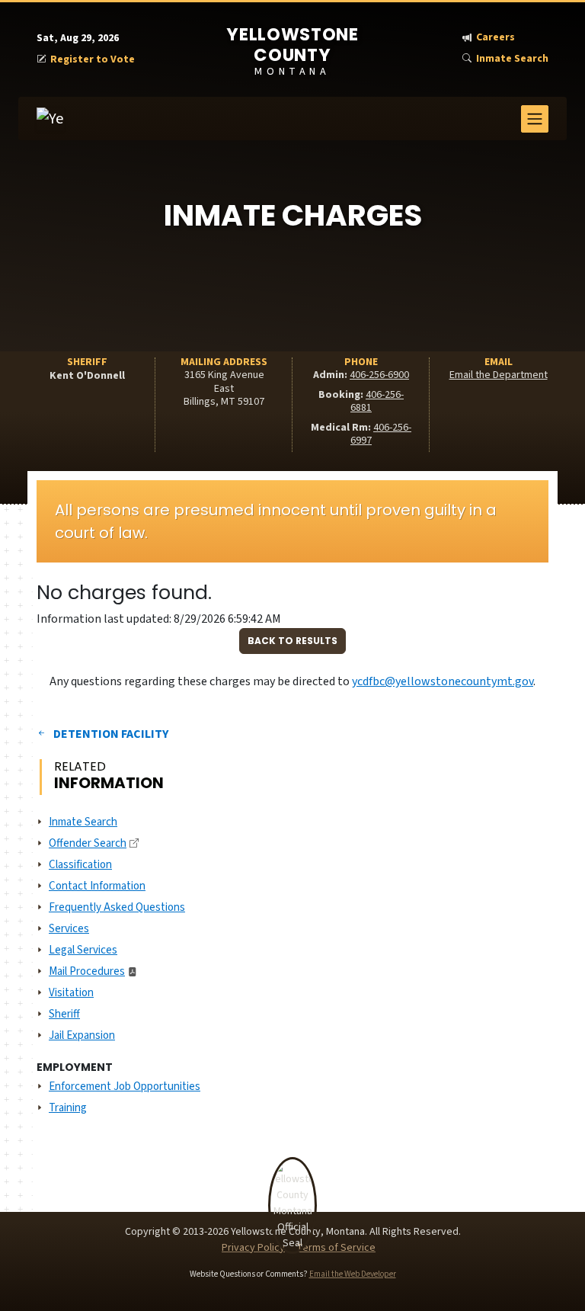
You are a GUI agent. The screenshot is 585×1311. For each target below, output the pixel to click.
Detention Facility (110, 734)
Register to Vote (92, 60)
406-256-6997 (380, 434)
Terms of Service (336, 1247)
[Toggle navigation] (534, 119)
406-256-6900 (379, 375)
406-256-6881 (377, 401)
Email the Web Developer (352, 1274)
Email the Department (498, 375)
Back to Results (292, 640)
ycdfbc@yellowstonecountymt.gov (442, 681)
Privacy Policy (253, 1247)
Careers (495, 37)
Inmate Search (512, 59)
